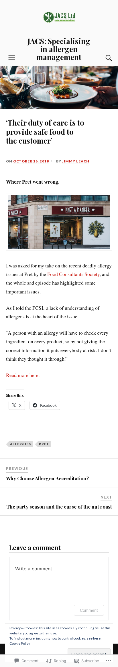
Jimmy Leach (75, 161)
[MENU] (11, 58)
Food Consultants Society (73, 274)
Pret (44, 444)
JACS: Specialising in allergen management (58, 49)
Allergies (20, 444)
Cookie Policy (19, 643)
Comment (89, 610)
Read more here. (23, 375)
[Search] (103, 58)
